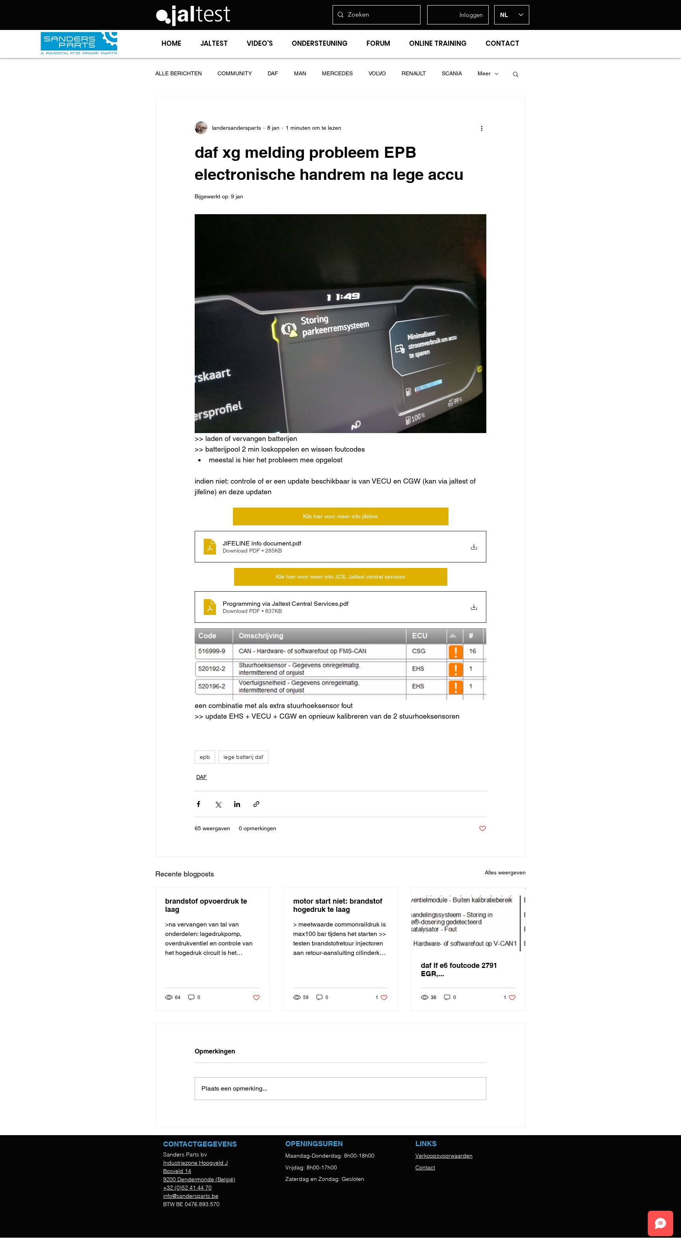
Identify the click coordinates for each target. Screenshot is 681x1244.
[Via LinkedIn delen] (237, 804)
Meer (484, 73)
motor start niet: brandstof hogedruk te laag (337, 905)
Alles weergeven (505, 872)
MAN (300, 73)
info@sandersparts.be (190, 1195)
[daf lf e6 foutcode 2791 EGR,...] (468, 919)
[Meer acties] (481, 128)
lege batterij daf (243, 756)
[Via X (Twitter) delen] (217, 804)
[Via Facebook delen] (198, 804)
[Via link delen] (256, 804)
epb (205, 756)
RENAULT (414, 73)
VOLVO (377, 73)
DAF (273, 73)
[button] (515, 74)
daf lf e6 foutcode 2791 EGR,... (459, 969)
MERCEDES (337, 73)
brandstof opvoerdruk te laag (206, 905)
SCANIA (452, 73)
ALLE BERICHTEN (178, 73)
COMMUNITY (235, 73)
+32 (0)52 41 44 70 (187, 1187)
